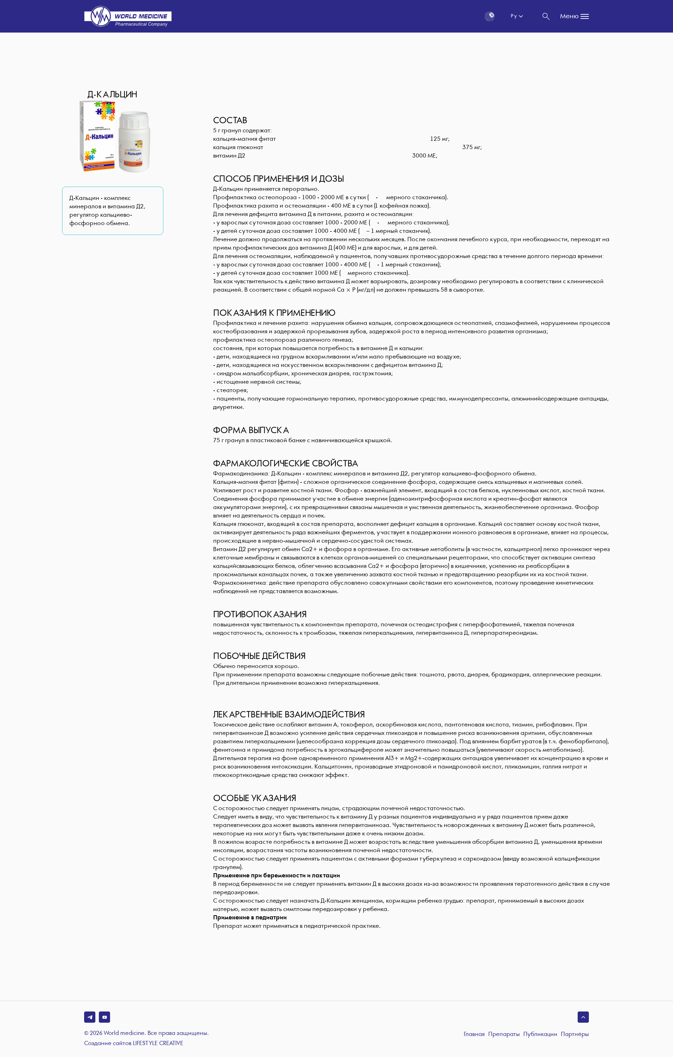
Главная (474, 1034)
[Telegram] (89, 1017)
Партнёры (575, 1034)
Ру (514, 16)
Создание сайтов (133, 1043)
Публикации (540, 1034)
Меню (569, 16)
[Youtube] (104, 1017)
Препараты (504, 1034)
